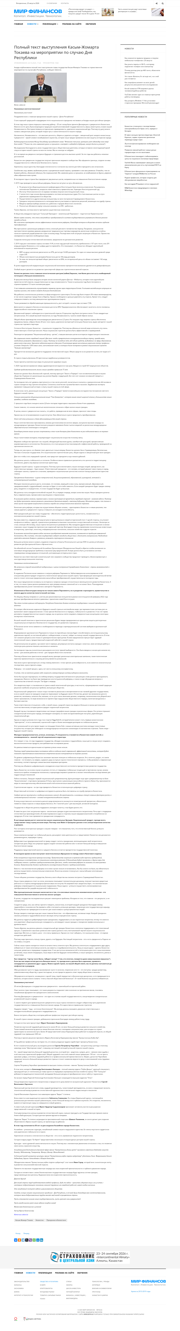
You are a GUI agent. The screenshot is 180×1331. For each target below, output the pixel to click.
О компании (52, 3)
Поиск (42, 1299)
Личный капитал (73, 1292)
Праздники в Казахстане (56, 1220)
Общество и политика (49, 1281)
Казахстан (40, 1220)
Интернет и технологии (23, 1295)
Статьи (68, 1281)
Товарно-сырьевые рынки (50, 1295)
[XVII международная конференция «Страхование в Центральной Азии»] (90, 1257)
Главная (18, 24)
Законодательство (22, 1281)
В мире (42, 1285)
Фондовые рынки (47, 1292)
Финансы (17, 1285)
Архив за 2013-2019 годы (140, 1291)
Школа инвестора (73, 1288)
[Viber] (30, 1240)
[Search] (163, 3)
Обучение (91, 24)
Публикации (50, 24)
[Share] (156, 3)
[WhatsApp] (34, 1240)
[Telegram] (23, 1240)
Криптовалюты (46, 1288)
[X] (26, 1240)
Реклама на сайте (71, 24)
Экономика (19, 1288)
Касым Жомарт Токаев (24, 1220)
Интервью (96, 1285)
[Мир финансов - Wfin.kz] (38, 13)
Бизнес (17, 1292)
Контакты (65, 3)
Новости (32, 24)
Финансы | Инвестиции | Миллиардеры (76, 1296)
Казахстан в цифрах (100, 1295)
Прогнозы (96, 1292)
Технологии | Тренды (100, 1281)
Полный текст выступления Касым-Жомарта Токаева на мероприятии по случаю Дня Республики (56, 52)
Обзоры (69, 1285)
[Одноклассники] (19, 1240)
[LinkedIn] (41, 1240)
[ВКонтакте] (15, 1240)
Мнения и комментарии (101, 1288)
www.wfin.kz (89, 1314)
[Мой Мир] (37, 1240)
